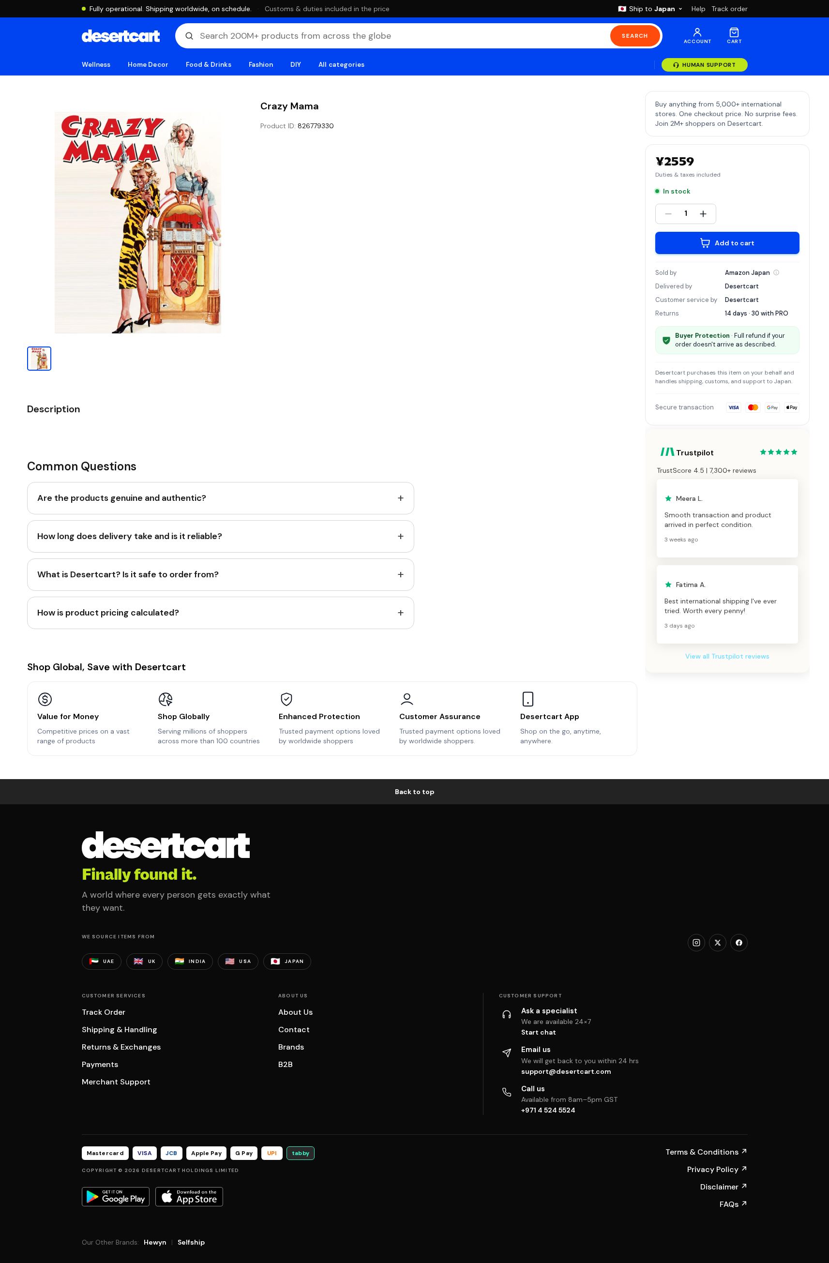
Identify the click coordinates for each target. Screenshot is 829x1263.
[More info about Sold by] (776, 272)
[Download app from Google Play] (116, 1196)
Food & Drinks (208, 64)
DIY (295, 64)
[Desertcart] (121, 36)
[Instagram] (696, 942)
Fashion (261, 64)
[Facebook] (739, 942)
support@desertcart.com (566, 1071)
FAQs (734, 1204)
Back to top (415, 791)
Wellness (96, 64)
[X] (717, 942)
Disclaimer (724, 1187)
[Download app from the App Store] (189, 1196)
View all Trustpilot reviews (727, 656)
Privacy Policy (717, 1169)
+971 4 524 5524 (548, 1110)
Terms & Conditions (706, 1152)
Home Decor (148, 64)
